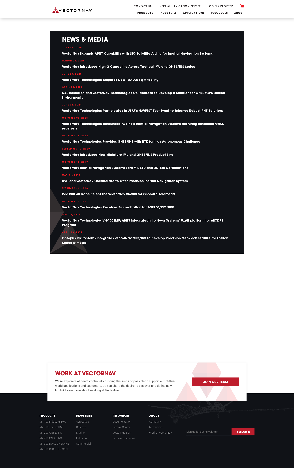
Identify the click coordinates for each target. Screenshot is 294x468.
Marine (80, 432)
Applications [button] (194, 13)
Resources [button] (219, 13)
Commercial (83, 443)
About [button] (239, 13)
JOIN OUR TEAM (215, 382)
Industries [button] (168, 13)
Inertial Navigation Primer (180, 6)
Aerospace (82, 421)
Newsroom (155, 427)
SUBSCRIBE (243, 432)
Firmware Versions (124, 438)
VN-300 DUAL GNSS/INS (54, 443)
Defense (81, 427)
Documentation (122, 421)
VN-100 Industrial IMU (53, 421)
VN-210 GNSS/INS (51, 438)
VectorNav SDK (122, 432)
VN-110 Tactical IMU (52, 427)
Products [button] (145, 13)
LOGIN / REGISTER (220, 6)
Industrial (81, 438)
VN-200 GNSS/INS (51, 432)
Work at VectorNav (160, 432)
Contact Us (143, 6)
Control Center (121, 427)
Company (155, 421)
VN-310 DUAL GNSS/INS (54, 449)
